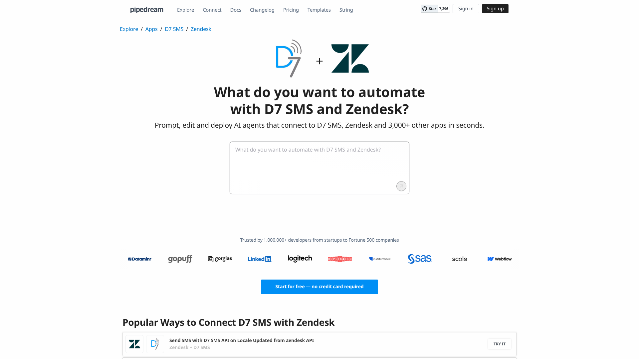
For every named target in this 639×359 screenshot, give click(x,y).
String (346, 10)
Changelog (262, 10)
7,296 (443, 8)
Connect (212, 10)
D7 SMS (174, 29)
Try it (500, 344)
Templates (319, 10)
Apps (151, 29)
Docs (235, 10)
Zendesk (201, 29)
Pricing (291, 10)
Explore (185, 10)
